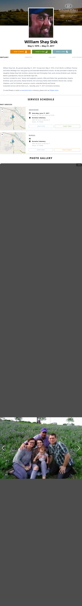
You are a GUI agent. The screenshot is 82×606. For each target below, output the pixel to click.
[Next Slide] (79, 448)
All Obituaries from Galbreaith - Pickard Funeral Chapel (68, 16)
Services (28, 57)
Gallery (52, 57)
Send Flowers (67, 150)
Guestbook (77, 57)
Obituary (4, 57)
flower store (54, 90)
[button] (13, 116)
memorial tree (26, 90)
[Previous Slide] (3, 448)
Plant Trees (67, 126)
